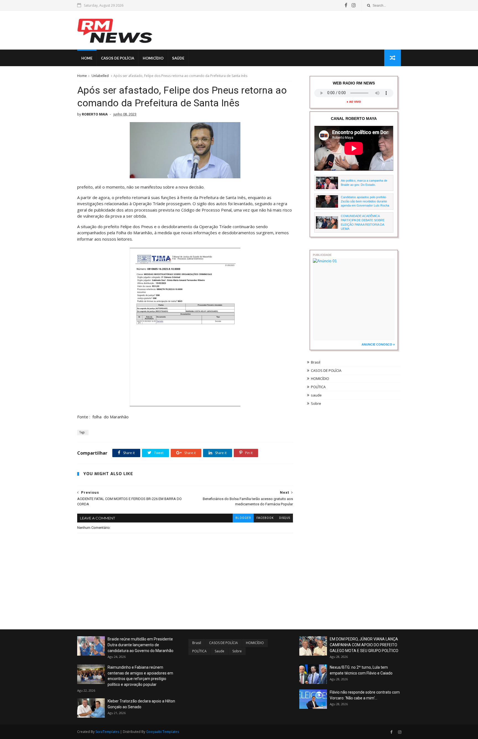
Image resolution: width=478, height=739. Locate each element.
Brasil (315, 362)
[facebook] (346, 5)
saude (316, 395)
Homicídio (153, 58)
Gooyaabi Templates (162, 731)
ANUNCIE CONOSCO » (378, 344)
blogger (243, 517)
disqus (284, 517)
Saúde (178, 58)
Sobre (316, 403)
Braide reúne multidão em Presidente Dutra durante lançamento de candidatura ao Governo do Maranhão (140, 645)
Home (86, 58)
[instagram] (354, 5)
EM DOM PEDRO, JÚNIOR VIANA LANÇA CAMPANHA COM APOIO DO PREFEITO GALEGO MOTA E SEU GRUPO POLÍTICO (364, 645)
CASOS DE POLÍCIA (326, 370)
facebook (265, 517)
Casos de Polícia (117, 58)
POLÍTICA (318, 386)
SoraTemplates (107, 731)
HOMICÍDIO (320, 378)
